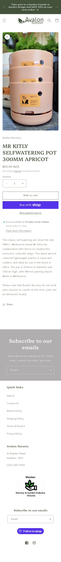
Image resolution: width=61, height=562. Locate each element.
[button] (4, 20)
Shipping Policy (15, 418)
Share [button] (9, 304)
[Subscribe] (50, 370)
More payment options (31, 213)
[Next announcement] (57, 7)
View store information (18, 230)
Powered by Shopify (42, 559)
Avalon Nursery (25, 559)
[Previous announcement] (3, 7)
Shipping (17, 171)
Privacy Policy (14, 433)
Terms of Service (16, 426)
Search (11, 396)
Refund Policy (14, 411)
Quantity (7, 176)
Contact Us (13, 403)
